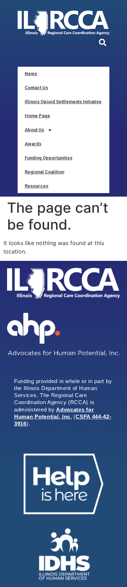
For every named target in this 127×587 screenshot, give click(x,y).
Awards (33, 143)
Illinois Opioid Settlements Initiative (63, 101)
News (31, 73)
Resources (36, 186)
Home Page (37, 115)
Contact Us (36, 87)
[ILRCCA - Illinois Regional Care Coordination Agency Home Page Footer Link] (63, 283)
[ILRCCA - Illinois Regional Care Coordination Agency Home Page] (63, 23)
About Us (34, 129)
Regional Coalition (44, 171)
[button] (102, 42)
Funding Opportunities (48, 157)
